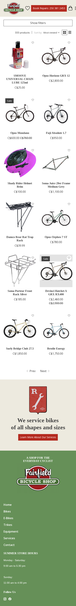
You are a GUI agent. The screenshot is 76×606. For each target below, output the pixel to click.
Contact (9, 545)
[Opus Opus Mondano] (20, 113)
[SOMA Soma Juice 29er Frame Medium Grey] (56, 163)
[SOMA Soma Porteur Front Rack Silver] (20, 271)
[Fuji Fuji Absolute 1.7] (56, 113)
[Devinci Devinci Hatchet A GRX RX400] (56, 271)
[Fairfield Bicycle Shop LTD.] (14, 8)
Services (9, 538)
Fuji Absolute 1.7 (56, 132)
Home (8, 505)
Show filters (38, 23)
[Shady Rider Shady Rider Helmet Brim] (20, 163)
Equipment (11, 531)
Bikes (7, 511)
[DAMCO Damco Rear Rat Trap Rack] (20, 217)
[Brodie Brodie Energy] (56, 328)
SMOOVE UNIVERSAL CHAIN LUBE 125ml (19, 79)
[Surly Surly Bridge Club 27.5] (20, 328)
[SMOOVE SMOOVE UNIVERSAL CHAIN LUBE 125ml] (20, 55)
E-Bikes (8, 518)
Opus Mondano (19, 132)
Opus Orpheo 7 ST (56, 237)
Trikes (8, 525)
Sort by (38, 32)
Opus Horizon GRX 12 (56, 75)
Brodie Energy (56, 348)
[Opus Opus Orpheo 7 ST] (56, 217)
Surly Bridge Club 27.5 (20, 348)
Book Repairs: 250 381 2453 (49, 8)
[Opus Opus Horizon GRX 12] (56, 55)
